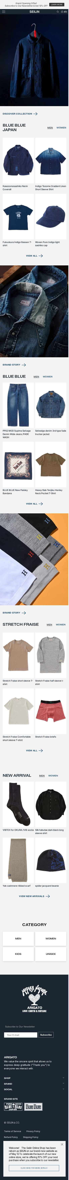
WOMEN (59, 144)
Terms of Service (12, 1131)
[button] (3, 11)
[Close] (60, 1141)
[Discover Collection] (33, 79)
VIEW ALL (30, 269)
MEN (47, 144)
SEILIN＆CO (13, 1122)
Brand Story (11, 375)
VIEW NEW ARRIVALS (30, 896)
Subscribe (46, 1034)
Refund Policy (11, 1137)
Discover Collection (17, 130)
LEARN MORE (56, 5)
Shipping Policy (30, 1137)
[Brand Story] (33, 323)
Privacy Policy (33, 1131)
